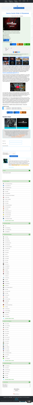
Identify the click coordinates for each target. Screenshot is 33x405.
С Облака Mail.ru (21, 44)
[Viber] (17, 52)
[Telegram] (19, 52)
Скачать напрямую (7, 44)
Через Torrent (28, 44)
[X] (15, 52)
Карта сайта (16, 399)
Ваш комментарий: (5, 145)
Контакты (16, 398)
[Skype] (18, 52)
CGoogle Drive (14, 44)
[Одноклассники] (14, 52)
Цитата (13, 167)
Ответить (10, 167)
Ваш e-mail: (4, 143)
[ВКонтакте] (13, 52)
